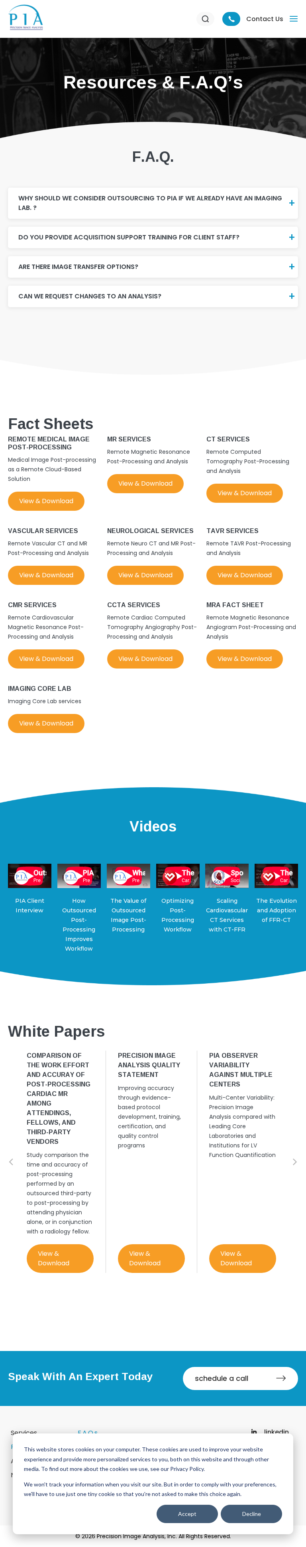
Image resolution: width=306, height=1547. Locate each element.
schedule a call (221, 1378)
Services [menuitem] (24, 1432)
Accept (187, 1513)
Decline (251, 1513)
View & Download (46, 501)
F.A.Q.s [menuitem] (88, 1432)
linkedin (276, 1432)
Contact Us (264, 19)
